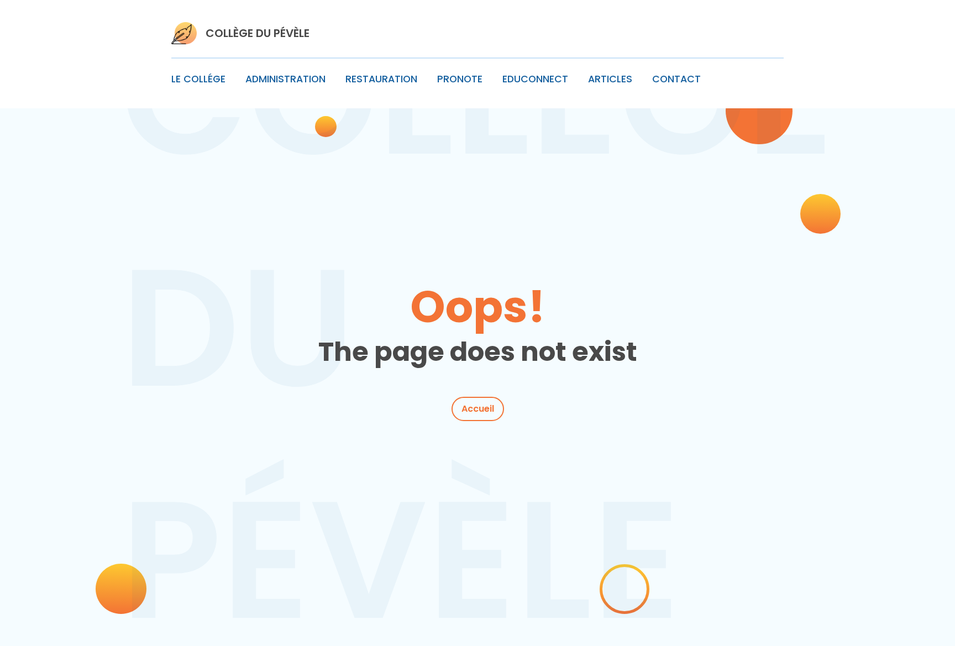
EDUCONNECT (535, 79)
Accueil (477, 408)
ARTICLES (610, 79)
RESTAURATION (381, 79)
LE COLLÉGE (198, 79)
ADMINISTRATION (285, 79)
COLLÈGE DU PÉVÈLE (257, 33)
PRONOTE (459, 79)
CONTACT (676, 79)
